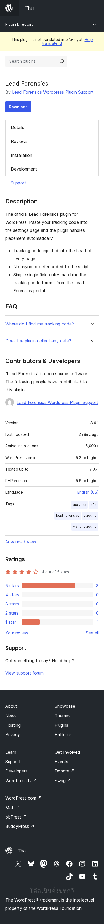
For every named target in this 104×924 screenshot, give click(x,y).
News (11, 715)
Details (17, 127)
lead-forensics (67, 515)
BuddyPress (19, 826)
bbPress (16, 817)
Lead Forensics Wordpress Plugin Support (53, 92)
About (11, 706)
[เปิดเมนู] (95, 8)
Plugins (61, 725)
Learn (10, 752)
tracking (90, 515)
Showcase (65, 706)
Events (61, 761)
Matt (12, 807)
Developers (16, 771)
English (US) (88, 492)
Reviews (19, 141)
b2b (93, 505)
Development (24, 169)
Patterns (63, 734)
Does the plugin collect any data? (38, 340)
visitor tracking (85, 526)
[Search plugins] (62, 61)
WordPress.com (23, 798)
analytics (79, 505)
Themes (62, 715)
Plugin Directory (19, 24)
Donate (65, 771)
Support (18, 182)
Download (18, 106)
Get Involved (67, 752)
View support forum (24, 673)
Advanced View (20, 541)
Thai (22, 850)
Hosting (13, 725)
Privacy (12, 734)
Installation (21, 155)
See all (92, 632)
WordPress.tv (21, 780)
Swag (63, 780)
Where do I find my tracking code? (39, 324)
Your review (16, 632)
